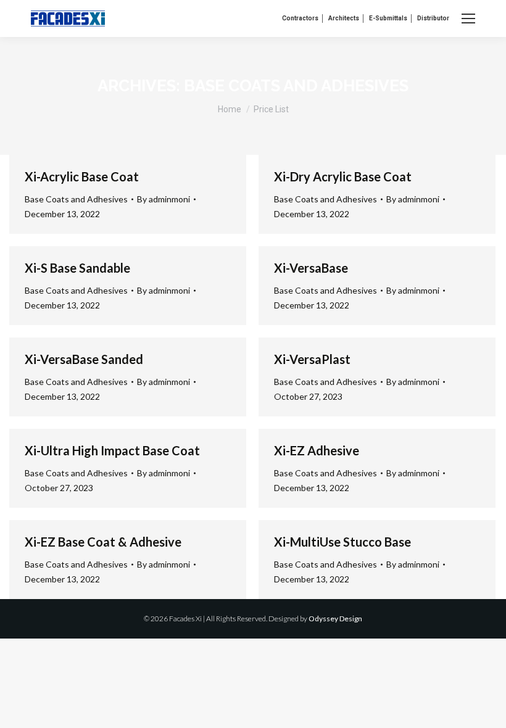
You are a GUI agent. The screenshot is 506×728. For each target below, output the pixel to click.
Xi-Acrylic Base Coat (82, 176)
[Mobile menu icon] (468, 18)
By (163, 199)
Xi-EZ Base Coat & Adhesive (103, 541)
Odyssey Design (335, 618)
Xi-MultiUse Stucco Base (342, 541)
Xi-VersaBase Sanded (84, 359)
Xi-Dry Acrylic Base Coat (343, 176)
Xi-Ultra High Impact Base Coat (112, 450)
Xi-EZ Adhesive (316, 450)
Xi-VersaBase (311, 267)
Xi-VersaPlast (312, 359)
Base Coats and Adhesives (76, 199)
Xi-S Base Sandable (77, 267)
